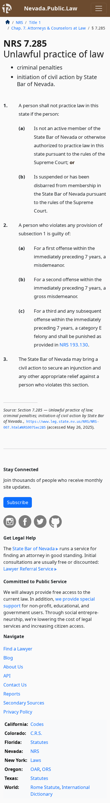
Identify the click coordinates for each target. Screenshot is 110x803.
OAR (35, 769)
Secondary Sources (23, 703)
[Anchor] (62, 113)
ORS (46, 769)
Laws (35, 760)
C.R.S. (36, 733)
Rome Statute (45, 787)
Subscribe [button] (17, 502)
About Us (13, 667)
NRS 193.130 (74, 344)
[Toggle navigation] (99, 8)
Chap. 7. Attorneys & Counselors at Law (48, 28)
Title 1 (35, 22)
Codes (37, 724)
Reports (11, 694)
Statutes (39, 742)
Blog (8, 658)
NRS (19, 22)
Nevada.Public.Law (50, 8)
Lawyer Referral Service (28, 569)
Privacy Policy (17, 712)
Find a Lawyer (17, 649)
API (6, 676)
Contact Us (15, 685)
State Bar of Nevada (33, 548)
